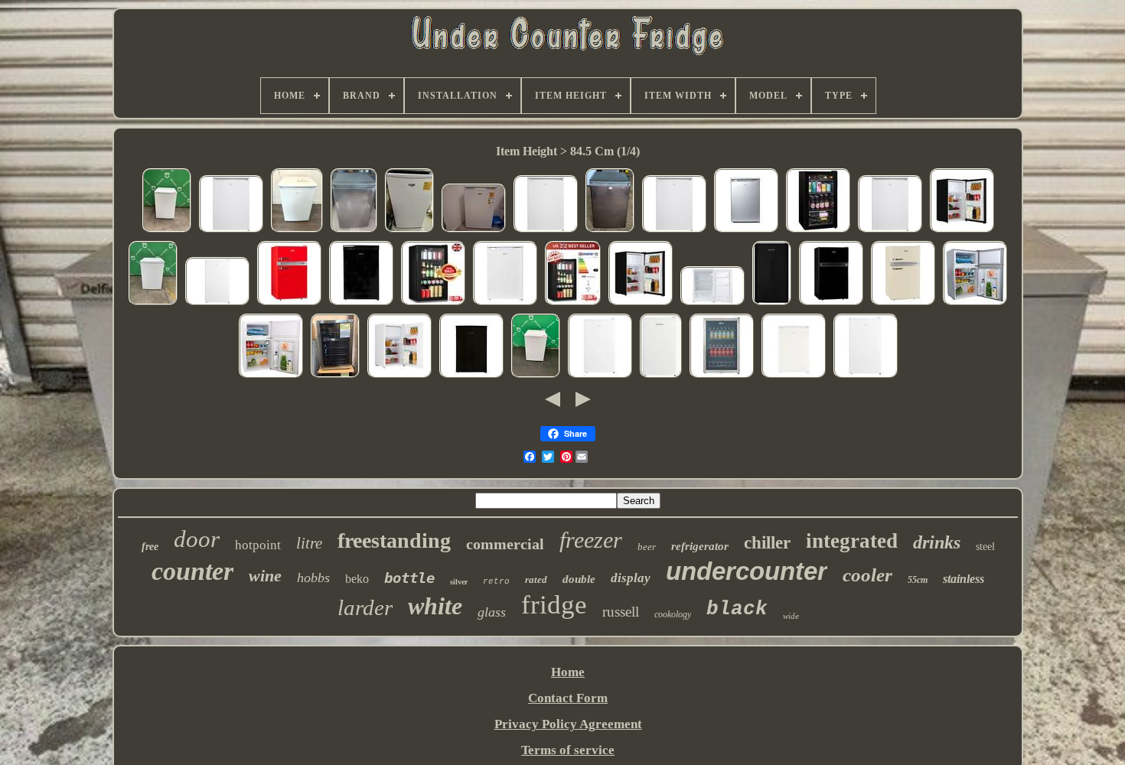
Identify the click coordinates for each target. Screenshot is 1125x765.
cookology (672, 614)
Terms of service (568, 750)
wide (791, 615)
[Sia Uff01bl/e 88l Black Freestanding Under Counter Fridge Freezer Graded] (831, 303)
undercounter (746, 571)
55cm (918, 580)
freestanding (394, 540)
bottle (409, 577)
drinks (936, 542)
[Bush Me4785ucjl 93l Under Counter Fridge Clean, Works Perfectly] (409, 230)
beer (647, 546)
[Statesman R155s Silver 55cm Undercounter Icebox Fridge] (746, 230)
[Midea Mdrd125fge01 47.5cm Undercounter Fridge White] (600, 376)
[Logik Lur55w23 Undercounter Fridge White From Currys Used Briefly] (297, 230)
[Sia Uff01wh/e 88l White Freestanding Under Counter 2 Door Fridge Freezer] (270, 376)
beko (357, 578)
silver (459, 582)
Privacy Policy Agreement (568, 724)
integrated (852, 540)
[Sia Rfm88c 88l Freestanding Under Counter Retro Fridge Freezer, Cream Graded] (903, 303)
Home (568, 672)
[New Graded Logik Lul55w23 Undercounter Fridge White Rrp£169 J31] (545, 230)
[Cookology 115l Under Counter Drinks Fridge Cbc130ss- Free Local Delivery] (335, 376)
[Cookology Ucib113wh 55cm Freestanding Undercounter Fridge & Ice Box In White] (793, 376)
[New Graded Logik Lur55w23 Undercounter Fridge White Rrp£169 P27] (231, 230)
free (150, 546)
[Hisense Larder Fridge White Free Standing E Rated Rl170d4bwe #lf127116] (167, 230)
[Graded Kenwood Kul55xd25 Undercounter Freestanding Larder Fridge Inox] (610, 230)
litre (309, 543)
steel (985, 546)
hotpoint (258, 545)
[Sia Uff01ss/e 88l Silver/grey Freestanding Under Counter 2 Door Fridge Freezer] (975, 303)
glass (492, 612)
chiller (767, 542)
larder (365, 607)
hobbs (313, 577)
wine (265, 575)
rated (536, 579)
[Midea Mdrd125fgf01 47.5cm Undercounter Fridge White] (865, 376)
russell (620, 612)
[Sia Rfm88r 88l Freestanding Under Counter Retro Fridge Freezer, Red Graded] (289, 303)
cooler (867, 575)
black (737, 608)
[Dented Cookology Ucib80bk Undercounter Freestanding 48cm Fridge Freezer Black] (772, 303)
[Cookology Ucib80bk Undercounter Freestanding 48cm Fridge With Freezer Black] (962, 230)
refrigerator (700, 546)
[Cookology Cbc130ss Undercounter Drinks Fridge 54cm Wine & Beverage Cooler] (721, 376)
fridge (554, 605)
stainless (963, 578)
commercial (505, 544)
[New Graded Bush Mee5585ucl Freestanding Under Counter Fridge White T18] (712, 303)
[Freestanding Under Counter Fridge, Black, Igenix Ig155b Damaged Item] (361, 303)
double (578, 579)
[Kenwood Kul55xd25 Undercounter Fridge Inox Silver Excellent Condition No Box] (354, 230)
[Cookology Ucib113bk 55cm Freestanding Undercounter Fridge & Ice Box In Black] (471, 376)
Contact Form (568, 698)
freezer (590, 539)
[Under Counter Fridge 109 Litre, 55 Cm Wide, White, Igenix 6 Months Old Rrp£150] (505, 303)
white (435, 606)
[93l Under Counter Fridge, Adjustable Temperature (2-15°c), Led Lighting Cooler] (433, 303)
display (631, 578)
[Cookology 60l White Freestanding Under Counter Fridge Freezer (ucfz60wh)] (661, 376)
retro (496, 581)
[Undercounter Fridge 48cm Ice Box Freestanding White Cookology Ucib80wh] (399, 376)
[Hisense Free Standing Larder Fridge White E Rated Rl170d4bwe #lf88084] (535, 376)
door (197, 539)
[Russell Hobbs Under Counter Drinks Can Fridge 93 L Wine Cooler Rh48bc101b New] (818, 230)
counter (192, 571)
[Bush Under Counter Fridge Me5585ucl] (473, 230)
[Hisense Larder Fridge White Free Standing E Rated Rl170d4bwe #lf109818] (153, 303)
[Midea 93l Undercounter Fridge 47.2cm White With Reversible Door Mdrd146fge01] (217, 303)
